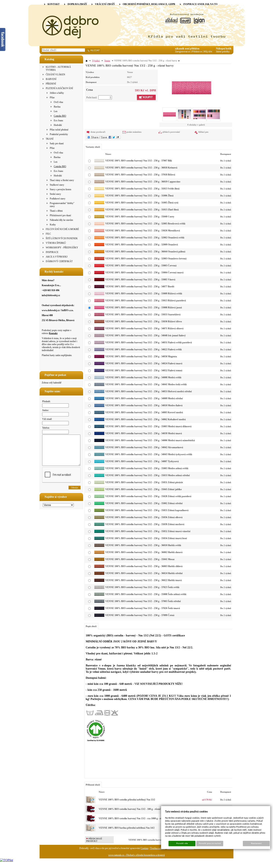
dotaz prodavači (98, 132)
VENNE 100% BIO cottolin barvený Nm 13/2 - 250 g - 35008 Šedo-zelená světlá (145, 594)
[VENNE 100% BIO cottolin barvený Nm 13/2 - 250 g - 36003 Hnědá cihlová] (99, 567)
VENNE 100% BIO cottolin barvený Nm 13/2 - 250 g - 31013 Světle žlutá (142, 188)
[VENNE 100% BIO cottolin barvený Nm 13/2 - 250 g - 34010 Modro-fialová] (99, 406)
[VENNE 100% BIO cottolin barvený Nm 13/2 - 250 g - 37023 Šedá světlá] (99, 588)
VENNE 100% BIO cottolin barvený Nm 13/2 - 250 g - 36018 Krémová (141, 167)
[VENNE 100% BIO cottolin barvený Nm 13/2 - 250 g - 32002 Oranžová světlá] (99, 238)
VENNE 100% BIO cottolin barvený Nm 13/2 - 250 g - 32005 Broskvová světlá (145, 223)
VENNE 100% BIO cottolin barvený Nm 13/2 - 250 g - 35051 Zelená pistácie (144, 482)
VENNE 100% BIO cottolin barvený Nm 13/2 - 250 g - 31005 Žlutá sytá (141, 202)
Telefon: (46, 427)
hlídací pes (203, 132)
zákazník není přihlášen (187, 48)
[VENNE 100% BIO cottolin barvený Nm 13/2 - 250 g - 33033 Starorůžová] (99, 315)
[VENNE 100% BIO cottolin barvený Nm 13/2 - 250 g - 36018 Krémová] (99, 168)
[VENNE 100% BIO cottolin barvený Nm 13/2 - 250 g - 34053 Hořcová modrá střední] (99, 392)
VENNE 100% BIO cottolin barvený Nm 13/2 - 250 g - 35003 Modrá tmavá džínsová (148, 426)
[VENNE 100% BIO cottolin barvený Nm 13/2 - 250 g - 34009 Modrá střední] (99, 399)
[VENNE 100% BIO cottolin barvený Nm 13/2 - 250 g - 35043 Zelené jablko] (99, 490)
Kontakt (53, 333)
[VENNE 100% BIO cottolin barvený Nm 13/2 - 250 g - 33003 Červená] (99, 266)
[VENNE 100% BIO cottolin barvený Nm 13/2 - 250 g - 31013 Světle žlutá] (99, 189)
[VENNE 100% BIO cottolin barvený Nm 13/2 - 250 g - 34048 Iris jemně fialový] (99, 336)
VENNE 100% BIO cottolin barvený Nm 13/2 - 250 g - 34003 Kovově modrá (144, 412)
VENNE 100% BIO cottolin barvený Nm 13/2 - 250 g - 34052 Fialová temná (143, 370)
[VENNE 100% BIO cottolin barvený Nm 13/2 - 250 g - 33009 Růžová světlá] (99, 294)
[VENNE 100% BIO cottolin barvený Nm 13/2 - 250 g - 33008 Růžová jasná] (191, 81)
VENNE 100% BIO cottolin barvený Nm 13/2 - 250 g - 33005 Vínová (140, 279)
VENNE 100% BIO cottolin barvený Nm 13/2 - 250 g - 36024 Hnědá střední (143, 573)
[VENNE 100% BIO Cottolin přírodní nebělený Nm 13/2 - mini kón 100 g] (91, 802)
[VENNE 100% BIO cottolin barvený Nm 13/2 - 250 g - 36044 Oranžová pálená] (99, 252)
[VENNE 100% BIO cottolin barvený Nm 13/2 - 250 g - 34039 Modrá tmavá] (99, 434)
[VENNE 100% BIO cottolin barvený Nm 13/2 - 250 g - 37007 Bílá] (99, 161)
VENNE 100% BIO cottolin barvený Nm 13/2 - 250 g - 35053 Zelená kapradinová (146, 510)
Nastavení (256, 843)
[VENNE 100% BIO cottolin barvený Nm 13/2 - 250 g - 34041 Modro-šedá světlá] (99, 385)
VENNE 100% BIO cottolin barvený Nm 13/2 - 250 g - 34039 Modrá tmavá (143, 433)
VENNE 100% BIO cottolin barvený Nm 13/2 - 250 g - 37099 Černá (139, 615)
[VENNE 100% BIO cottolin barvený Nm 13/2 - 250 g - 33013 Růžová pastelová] (99, 301)
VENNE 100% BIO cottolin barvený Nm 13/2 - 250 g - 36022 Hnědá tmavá (143, 580)
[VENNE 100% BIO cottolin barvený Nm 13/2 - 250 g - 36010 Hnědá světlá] (99, 546)
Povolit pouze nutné (210, 843)
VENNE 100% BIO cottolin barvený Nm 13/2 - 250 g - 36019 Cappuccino (142, 181)
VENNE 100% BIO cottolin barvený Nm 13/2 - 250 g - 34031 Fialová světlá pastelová (148, 342)
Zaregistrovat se (182, 51)
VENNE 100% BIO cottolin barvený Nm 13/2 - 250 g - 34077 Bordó (139, 286)
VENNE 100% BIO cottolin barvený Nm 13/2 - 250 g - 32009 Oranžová (141, 244)
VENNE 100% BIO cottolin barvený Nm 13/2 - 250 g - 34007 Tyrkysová (142, 461)
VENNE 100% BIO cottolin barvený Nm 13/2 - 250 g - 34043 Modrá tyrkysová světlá (148, 454)
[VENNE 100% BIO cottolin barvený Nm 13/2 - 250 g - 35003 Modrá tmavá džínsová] (99, 427)
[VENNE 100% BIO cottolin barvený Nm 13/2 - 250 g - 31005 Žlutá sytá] (99, 203)
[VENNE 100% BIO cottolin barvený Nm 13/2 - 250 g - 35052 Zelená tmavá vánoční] (99, 532)
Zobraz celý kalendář (51, 382)
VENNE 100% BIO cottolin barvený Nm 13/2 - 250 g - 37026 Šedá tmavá (142, 608)
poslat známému (134, 132)
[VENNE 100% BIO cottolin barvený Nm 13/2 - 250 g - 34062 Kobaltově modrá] (99, 420)
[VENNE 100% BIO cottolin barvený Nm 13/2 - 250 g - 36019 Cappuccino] (99, 182)
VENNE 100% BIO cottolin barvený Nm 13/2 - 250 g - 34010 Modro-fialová (143, 405)
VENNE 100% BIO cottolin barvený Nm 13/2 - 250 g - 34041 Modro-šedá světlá (146, 384)
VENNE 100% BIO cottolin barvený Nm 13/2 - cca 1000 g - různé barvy (135, 818)
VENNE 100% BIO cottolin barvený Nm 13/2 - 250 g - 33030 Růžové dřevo (143, 321)
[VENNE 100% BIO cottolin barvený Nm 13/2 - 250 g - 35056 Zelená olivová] (99, 518)
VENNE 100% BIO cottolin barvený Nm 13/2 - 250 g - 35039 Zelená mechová (144, 524)
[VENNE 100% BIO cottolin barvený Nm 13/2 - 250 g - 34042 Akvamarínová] (99, 448)
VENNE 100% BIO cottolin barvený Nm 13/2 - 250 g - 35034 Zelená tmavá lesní (146, 538)
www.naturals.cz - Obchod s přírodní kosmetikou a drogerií (136, 855)
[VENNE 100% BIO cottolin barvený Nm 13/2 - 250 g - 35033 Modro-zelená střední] (99, 476)
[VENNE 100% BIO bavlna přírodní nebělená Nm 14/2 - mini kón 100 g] (91, 830)
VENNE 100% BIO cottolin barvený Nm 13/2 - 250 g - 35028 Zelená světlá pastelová (148, 496)
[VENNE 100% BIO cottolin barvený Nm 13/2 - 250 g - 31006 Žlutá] (99, 196)
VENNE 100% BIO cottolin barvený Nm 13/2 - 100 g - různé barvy (133, 809)
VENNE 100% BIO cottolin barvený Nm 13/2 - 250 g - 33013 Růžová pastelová (145, 300)
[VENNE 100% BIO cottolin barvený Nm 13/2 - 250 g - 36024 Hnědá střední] (99, 574)
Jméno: (45, 410)
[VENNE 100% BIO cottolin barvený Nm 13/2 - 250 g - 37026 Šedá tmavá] (99, 609)
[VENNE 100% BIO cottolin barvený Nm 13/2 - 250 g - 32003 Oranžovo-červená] (99, 259)
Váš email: (47, 419)
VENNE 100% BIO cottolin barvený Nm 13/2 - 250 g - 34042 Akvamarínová (144, 447)
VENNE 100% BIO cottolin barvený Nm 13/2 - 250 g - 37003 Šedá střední (143, 601)
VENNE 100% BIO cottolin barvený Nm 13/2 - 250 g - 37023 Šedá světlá (142, 587)
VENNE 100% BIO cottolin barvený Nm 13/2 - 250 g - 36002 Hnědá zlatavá (143, 552)
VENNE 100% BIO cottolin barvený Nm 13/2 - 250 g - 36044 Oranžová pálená (145, 251)
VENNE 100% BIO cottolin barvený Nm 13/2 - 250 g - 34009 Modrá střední (144, 398)
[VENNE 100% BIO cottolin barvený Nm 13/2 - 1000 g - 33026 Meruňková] (91, 821)
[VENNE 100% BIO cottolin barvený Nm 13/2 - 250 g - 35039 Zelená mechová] (99, 525)
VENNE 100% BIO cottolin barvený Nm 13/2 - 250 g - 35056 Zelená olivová (143, 517)
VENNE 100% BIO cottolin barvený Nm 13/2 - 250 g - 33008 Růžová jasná (143, 307)
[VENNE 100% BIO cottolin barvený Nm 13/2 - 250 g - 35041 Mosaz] (99, 560)
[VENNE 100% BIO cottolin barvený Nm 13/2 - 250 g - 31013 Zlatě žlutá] (99, 210)
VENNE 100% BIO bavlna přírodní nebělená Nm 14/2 (126, 827)
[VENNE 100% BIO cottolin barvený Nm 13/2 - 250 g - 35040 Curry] (99, 217)
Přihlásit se (197, 51)
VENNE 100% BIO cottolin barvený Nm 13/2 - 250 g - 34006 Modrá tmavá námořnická (150, 440)
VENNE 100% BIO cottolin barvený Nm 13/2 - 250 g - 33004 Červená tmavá (144, 272)
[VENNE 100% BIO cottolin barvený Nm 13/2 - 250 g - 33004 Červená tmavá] (99, 273)
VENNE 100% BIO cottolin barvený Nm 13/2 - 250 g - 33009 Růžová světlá (143, 293)
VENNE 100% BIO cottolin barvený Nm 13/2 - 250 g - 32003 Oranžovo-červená (145, 258)
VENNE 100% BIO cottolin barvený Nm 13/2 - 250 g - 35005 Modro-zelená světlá (146, 468)
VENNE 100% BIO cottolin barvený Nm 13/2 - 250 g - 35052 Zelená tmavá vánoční (147, 531)
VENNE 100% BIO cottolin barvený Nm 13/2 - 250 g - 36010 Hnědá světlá (143, 545)
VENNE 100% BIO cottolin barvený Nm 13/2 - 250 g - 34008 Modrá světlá (143, 377)
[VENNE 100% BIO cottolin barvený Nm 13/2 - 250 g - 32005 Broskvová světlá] (99, 224)
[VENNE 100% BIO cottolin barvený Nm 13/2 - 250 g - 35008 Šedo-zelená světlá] (99, 595)
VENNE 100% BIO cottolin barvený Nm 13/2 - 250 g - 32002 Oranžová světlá (144, 237)
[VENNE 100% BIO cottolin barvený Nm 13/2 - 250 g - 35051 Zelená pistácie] (99, 483)
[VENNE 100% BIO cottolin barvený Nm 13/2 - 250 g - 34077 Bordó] (99, 287)
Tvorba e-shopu (157, 848)
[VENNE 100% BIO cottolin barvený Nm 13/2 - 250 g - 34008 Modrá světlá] (99, 378)
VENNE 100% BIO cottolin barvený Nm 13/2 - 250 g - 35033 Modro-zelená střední (147, 475)
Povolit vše (182, 843)
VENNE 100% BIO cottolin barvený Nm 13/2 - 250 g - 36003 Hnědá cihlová (143, 566)
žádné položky (223, 51)
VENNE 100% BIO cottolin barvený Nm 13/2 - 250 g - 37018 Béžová (140, 174)
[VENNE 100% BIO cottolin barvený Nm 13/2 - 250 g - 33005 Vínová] (99, 280)
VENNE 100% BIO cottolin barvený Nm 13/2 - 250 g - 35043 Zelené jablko (143, 489)
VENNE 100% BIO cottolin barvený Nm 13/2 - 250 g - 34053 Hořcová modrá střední (148, 391)
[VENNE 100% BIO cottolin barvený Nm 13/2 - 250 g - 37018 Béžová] (99, 175)
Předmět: (46, 401)
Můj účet (208, 51)
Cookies (144, 848)
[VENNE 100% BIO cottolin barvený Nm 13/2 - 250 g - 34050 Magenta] (99, 357)
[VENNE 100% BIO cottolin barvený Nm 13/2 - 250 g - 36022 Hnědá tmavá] (99, 581)
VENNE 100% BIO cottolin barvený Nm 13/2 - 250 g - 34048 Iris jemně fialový (145, 335)
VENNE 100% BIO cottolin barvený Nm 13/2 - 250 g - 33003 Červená (140, 265)
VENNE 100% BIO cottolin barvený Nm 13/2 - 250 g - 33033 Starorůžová (142, 314)
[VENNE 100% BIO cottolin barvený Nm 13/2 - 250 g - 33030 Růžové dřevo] (99, 322)
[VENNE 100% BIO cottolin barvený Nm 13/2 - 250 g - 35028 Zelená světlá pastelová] (99, 497)
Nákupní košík (223, 48)
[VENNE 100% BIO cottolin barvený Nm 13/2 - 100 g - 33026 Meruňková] (91, 812)
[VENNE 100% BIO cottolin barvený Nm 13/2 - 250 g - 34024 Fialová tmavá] (99, 364)
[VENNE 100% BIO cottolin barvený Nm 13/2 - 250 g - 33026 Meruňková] (99, 231)
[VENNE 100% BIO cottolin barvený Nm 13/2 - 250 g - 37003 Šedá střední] (99, 602)
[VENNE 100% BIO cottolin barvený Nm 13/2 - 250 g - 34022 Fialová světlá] (99, 350)
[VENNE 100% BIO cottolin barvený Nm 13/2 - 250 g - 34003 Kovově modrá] (99, 413)
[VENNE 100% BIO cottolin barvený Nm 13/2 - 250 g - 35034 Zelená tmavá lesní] (99, 539)
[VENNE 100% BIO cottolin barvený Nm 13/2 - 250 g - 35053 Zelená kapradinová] (99, 511)
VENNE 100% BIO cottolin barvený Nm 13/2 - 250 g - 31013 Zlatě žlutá (142, 209)
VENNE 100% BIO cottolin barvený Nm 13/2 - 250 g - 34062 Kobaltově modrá (145, 419)
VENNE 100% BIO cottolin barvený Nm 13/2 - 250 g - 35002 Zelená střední (143, 503)
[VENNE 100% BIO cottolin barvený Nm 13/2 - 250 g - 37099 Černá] (99, 616)
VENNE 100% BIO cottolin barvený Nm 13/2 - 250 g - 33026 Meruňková (142, 230)
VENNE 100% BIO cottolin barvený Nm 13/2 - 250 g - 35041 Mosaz (139, 559)
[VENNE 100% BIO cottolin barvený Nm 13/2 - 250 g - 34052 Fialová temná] (99, 371)
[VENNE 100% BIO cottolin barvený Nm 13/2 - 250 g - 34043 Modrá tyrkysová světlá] (99, 455)
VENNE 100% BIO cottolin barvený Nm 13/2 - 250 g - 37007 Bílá (138, 160)
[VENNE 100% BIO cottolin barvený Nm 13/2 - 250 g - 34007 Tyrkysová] (99, 462)
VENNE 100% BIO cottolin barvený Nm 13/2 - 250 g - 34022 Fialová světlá (143, 349)
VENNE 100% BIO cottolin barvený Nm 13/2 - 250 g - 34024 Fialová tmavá (143, 363)
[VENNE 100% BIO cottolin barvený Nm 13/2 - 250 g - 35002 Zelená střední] (99, 504)
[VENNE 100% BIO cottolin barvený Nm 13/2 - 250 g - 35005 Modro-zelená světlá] (99, 469)
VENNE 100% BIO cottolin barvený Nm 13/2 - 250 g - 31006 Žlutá (139, 195)
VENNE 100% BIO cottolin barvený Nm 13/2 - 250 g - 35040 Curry (139, 216)
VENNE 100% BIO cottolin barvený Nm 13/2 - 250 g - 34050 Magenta (141, 356)
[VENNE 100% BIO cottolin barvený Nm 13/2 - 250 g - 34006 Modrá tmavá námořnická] (99, 441)
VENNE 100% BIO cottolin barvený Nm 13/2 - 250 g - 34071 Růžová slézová (144, 328)
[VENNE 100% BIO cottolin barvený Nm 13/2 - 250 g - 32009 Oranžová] (99, 245)
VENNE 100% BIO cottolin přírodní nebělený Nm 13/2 (127, 799)
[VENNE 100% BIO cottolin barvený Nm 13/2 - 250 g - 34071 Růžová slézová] (99, 329)
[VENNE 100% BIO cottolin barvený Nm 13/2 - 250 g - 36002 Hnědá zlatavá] (99, 553)
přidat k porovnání (171, 132)
